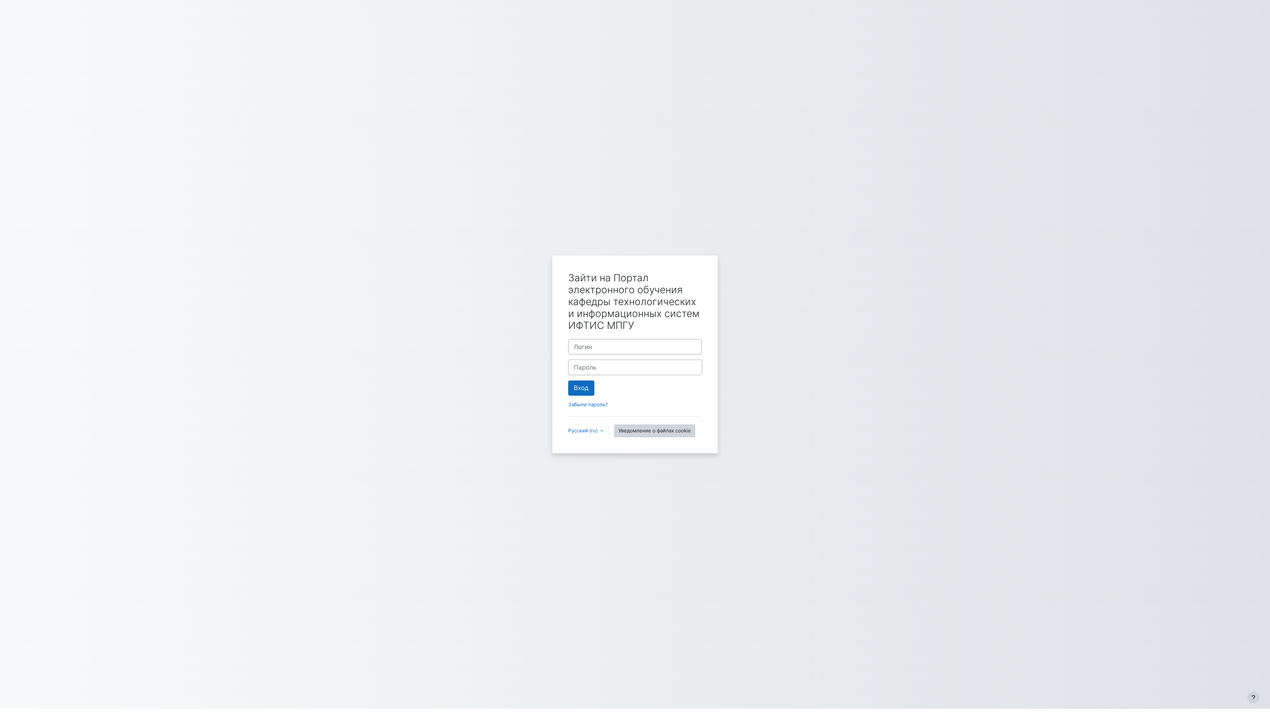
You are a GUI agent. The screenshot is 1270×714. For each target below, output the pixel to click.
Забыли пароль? (588, 404)
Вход (581, 388)
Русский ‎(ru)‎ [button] (583, 430)
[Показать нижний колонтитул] (1253, 697)
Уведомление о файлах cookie (654, 430)
